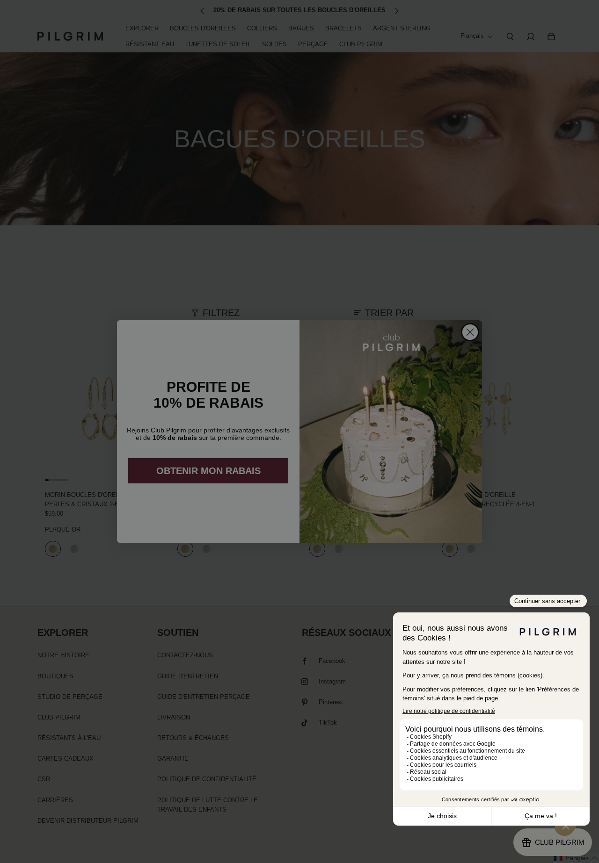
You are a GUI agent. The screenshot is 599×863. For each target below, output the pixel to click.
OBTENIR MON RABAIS (208, 471)
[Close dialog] (470, 332)
